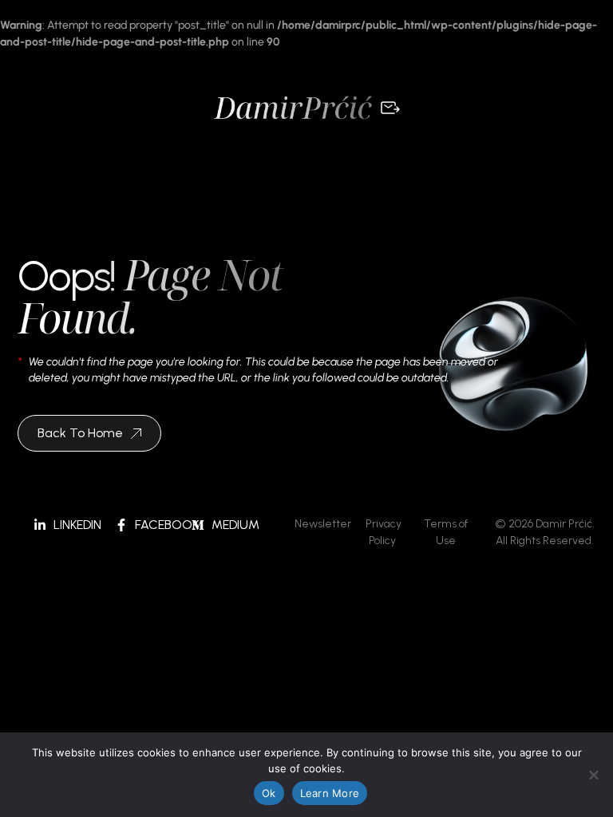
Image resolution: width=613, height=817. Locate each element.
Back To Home (80, 432)
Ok (269, 793)
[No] (593, 775)
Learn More (330, 793)
